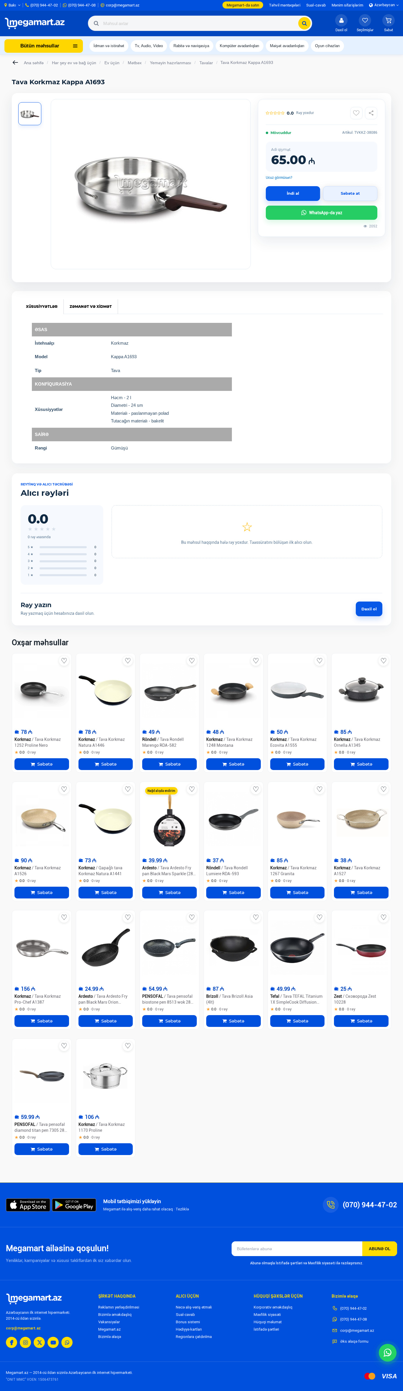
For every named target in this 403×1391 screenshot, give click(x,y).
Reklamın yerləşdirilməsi (118, 1307)
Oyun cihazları (327, 46)
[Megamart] (36, 23)
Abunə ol (380, 1248)
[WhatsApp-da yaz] (388, 1353)
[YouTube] (53, 1342)
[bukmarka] (64, 661)
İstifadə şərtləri (266, 1329)
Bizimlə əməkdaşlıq (115, 1314)
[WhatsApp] (67, 1342)
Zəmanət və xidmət (91, 306)
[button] (389, 23)
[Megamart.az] (34, 1298)
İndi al (293, 193)
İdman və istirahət (109, 46)
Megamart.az (109, 1329)
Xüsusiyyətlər (42, 306)
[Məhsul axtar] (304, 23)
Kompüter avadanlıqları (239, 46)
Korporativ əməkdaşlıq (273, 1307)
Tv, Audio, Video (149, 46)
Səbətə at (350, 193)
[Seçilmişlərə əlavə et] (356, 113)
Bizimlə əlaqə (109, 1336)
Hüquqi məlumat (268, 1322)
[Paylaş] (371, 113)
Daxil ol (369, 609)
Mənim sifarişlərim (347, 5)
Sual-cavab (185, 1314)
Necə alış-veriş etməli (194, 1307)
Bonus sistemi (188, 1322)
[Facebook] (11, 1342)
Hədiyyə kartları (189, 1329)
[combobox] (200, 23)
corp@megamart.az (23, 1328)
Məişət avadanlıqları (287, 46)
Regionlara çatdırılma (194, 1336)
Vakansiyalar (109, 1322)
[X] (39, 1342)
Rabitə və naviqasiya (191, 46)
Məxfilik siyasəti (267, 1314)
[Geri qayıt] (15, 62)
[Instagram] (25, 1342)
